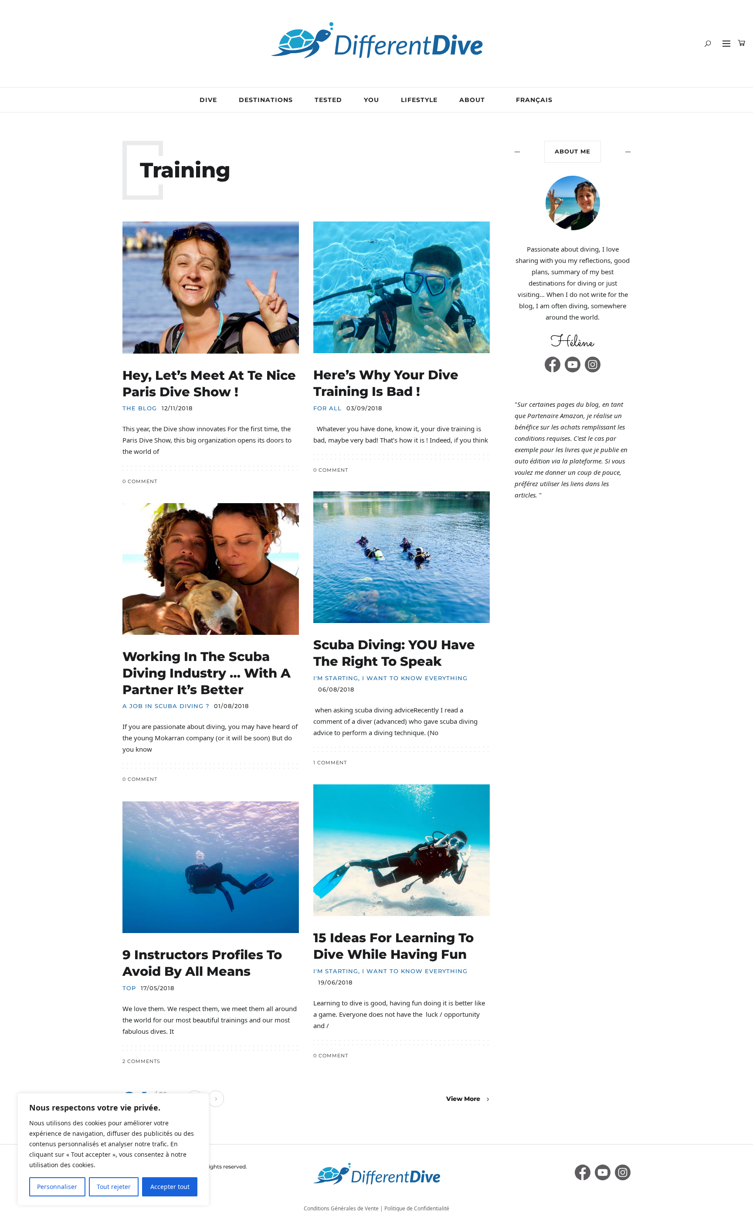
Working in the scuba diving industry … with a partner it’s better (206, 673)
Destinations (266, 100)
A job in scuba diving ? (165, 706)
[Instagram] (592, 364)
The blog (139, 408)
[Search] (708, 43)
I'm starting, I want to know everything (390, 678)
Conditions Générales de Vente (341, 1208)
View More (463, 1099)
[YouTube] (572, 364)
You (371, 100)
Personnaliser (57, 1186)
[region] (113, 1149)
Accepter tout (170, 1186)
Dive (208, 100)
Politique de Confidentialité (416, 1208)
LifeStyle (419, 100)
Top (129, 988)
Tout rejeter (114, 1186)
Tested (328, 100)
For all (327, 408)
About (472, 100)
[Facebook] (552, 364)
